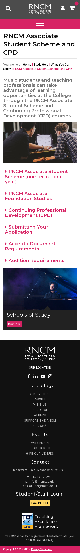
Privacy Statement (41, 549)
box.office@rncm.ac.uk (40, 486)
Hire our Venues (40, 453)
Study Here (41, 64)
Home (27, 64)
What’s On (40, 443)
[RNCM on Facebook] (29, 376)
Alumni (40, 415)
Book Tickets (40, 448)
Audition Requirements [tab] (36, 260)
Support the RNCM (40, 420)
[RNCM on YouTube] (43, 376)
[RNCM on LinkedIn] (35, 376)
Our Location (40, 367)
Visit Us (40, 405)
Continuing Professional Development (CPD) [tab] (35, 212)
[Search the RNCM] (8, 8)
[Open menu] (40, 23)
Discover (14, 324)
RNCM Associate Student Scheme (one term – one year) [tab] (36, 177)
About (40, 399)
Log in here (40, 503)
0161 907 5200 (42, 477)
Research (40, 410)
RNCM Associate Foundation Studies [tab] (28, 196)
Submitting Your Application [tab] (26, 229)
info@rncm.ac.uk (41, 481)
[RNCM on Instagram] (50, 376)
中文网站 (40, 426)
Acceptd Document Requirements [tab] (30, 246)
